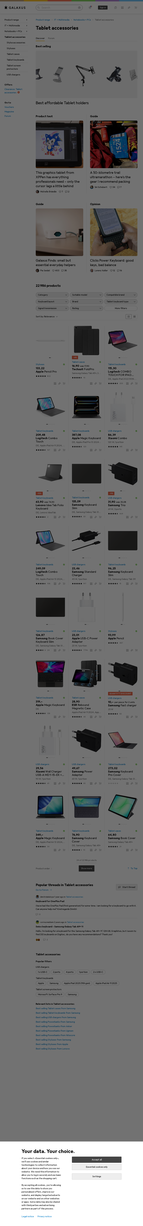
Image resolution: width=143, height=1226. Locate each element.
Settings (96, 1176)
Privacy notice (44, 1216)
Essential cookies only (97, 1167)
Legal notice (28, 1216)
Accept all (97, 1159)
